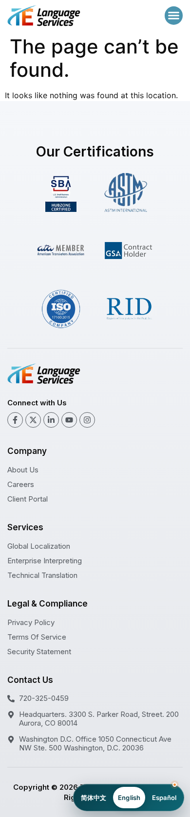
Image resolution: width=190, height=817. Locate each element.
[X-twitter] (33, 420)
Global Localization (38, 546)
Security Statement (39, 651)
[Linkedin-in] (51, 420)
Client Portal (27, 499)
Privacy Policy (31, 622)
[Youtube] (69, 420)
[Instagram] (87, 420)
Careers (20, 484)
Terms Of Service (36, 637)
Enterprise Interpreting (44, 560)
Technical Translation (42, 575)
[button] (174, 15)
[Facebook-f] (15, 420)
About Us (22, 469)
